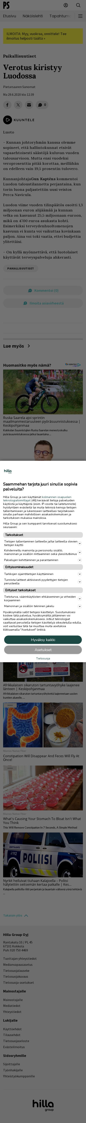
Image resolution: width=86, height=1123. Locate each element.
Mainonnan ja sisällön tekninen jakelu (29, 606)
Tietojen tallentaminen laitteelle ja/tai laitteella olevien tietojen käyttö (40, 543)
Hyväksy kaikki (43, 639)
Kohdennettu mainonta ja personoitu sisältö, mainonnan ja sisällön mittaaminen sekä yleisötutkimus (40, 552)
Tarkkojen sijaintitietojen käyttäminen (28, 574)
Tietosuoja (43, 658)
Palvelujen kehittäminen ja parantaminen (31, 560)
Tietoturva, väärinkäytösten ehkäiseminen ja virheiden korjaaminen (40, 598)
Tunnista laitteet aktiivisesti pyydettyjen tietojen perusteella (36, 581)
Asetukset (43, 649)
